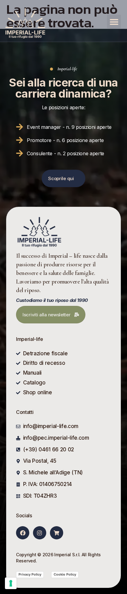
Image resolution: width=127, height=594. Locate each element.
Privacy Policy (29, 574)
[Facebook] (22, 532)
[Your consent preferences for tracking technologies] (11, 583)
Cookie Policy (65, 574)
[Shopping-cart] (56, 532)
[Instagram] (39, 532)
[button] (114, 22)
